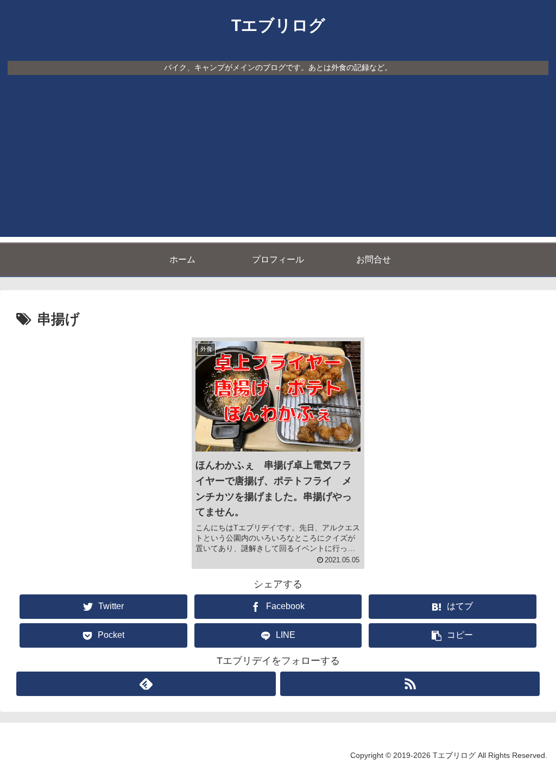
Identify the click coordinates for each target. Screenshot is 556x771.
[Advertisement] (278, 161)
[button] (452, 635)
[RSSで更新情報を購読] (410, 684)
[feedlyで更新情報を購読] (146, 684)
